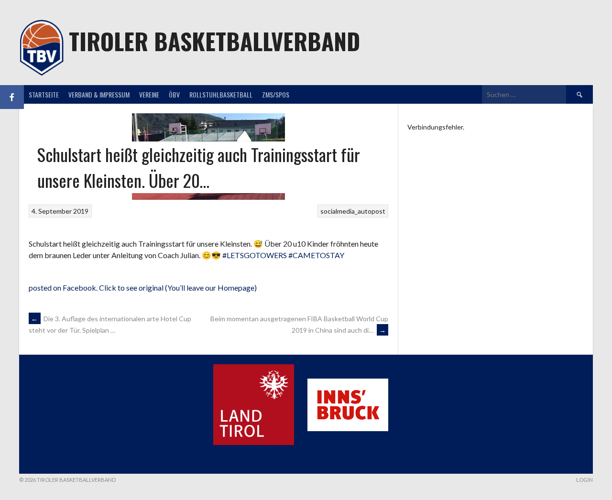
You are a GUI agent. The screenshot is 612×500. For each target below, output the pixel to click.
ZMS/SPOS (275, 94)
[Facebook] (12, 97)
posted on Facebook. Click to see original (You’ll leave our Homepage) (143, 287)
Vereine (149, 94)
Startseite (44, 94)
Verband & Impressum (99, 94)
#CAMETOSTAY (316, 255)
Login (584, 480)
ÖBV (174, 94)
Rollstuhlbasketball (220, 94)
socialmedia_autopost (352, 211)
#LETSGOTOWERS (254, 255)
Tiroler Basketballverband (214, 41)
